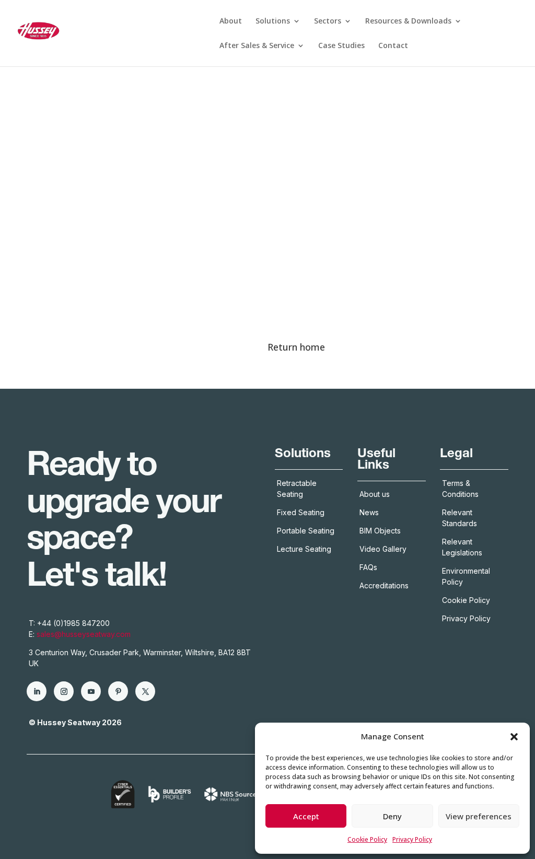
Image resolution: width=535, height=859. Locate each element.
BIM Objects (380, 530)
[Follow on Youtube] (91, 691)
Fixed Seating (300, 512)
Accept (306, 816)
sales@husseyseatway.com (84, 634)
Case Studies (341, 46)
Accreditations (385, 585)
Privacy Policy (412, 839)
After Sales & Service (256, 46)
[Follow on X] (145, 691)
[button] (514, 737)
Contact (393, 46)
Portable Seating (305, 530)
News (369, 512)
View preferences (478, 816)
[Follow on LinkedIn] (36, 691)
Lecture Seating (304, 548)
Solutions (272, 21)
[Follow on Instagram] (64, 691)
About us (374, 494)
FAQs (368, 567)
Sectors (327, 21)
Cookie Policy (367, 839)
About (230, 21)
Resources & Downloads (408, 21)
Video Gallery (382, 548)
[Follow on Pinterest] (118, 691)
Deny (392, 816)
